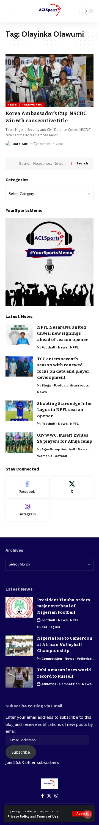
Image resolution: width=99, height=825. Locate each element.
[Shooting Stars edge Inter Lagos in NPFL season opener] (19, 411)
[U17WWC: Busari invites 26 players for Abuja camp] (19, 442)
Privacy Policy (18, 816)
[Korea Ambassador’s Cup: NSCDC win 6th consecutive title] (50, 80)
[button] (82, 813)
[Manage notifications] (87, 814)
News (12, 104)
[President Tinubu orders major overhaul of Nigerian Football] (19, 607)
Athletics (49, 684)
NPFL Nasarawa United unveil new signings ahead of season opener (62, 333)
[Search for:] (43, 164)
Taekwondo (32, 104)
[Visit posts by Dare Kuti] (8, 144)
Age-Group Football (58, 449)
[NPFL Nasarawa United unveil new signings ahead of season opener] (19, 334)
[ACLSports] (49, 11)
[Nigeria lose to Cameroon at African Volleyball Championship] (19, 645)
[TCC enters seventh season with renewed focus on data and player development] (19, 366)
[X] (72, 487)
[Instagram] (27, 510)
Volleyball (85, 659)
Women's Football (52, 456)
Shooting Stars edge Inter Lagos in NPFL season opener (64, 409)
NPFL (74, 347)
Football (48, 347)
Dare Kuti (20, 144)
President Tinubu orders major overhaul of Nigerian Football (63, 606)
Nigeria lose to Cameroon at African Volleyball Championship (64, 644)
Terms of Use (47, 816)
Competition (52, 659)
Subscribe (21, 752)
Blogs (46, 385)
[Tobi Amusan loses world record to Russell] (19, 677)
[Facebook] (27, 487)
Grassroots (79, 385)
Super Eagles (48, 627)
